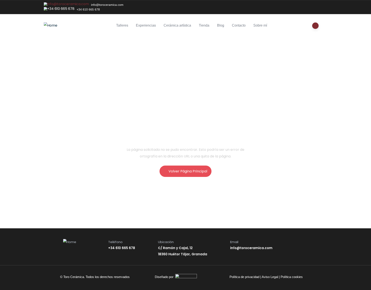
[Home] (50, 25)
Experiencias (146, 25)
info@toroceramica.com (107, 4)
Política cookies (292, 277)
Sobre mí (260, 25)
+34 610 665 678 (88, 9)
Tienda (204, 25)
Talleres (122, 25)
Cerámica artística (177, 25)
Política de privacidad (244, 277)
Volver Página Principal (188, 171)
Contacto (239, 25)
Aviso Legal (270, 277)
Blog (220, 25)
